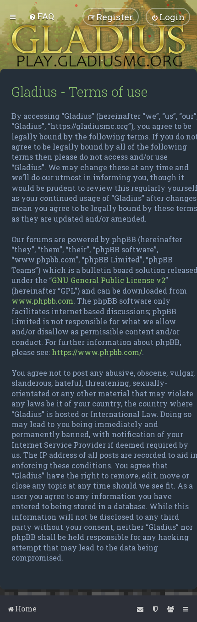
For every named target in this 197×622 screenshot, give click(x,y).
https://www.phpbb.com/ (97, 352)
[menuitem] (41, 16)
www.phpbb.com (42, 300)
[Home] (98, 46)
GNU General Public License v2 (108, 280)
